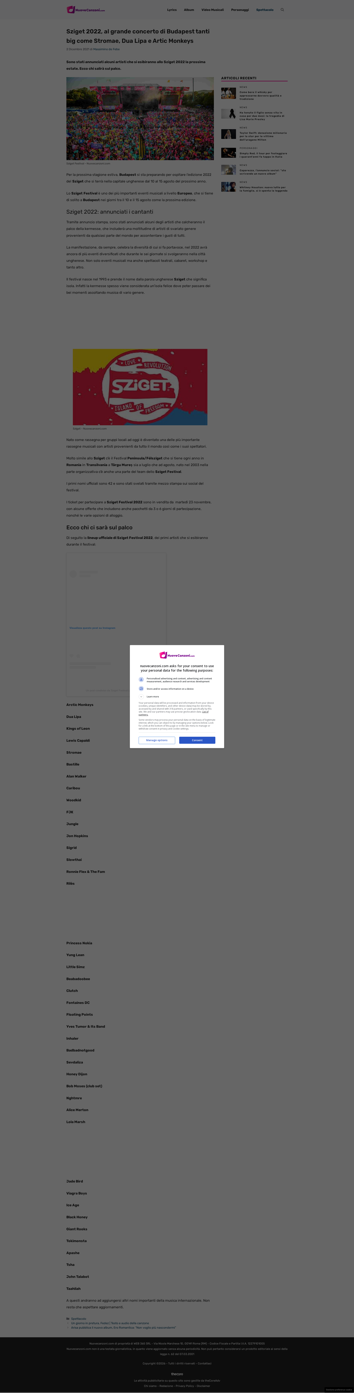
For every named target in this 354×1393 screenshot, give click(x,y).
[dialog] (177, 696)
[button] (177, 696)
